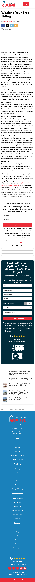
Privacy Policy (18, 242)
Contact (17, 443)
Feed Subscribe (18, 246)
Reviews (17, 540)
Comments (17, 252)
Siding (17, 473)
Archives (28, 368)
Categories (17, 368)
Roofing (17, 469)
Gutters (17, 485)
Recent (6, 368)
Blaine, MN (17, 506)
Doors (17, 481)
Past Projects (17, 548)
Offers (17, 536)
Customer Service (17, 459)
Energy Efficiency (17, 489)
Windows (17, 477)
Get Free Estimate (17, 580)
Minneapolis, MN (17, 498)
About (17, 528)
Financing (17, 451)
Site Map (21, 572)
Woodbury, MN (17, 514)
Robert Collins (7, 21)
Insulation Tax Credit (17, 455)
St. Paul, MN (17, 502)
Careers (17, 544)
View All (17, 518)
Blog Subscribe (17, 225)
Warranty (17, 447)
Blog (17, 532)
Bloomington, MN (17, 510)
